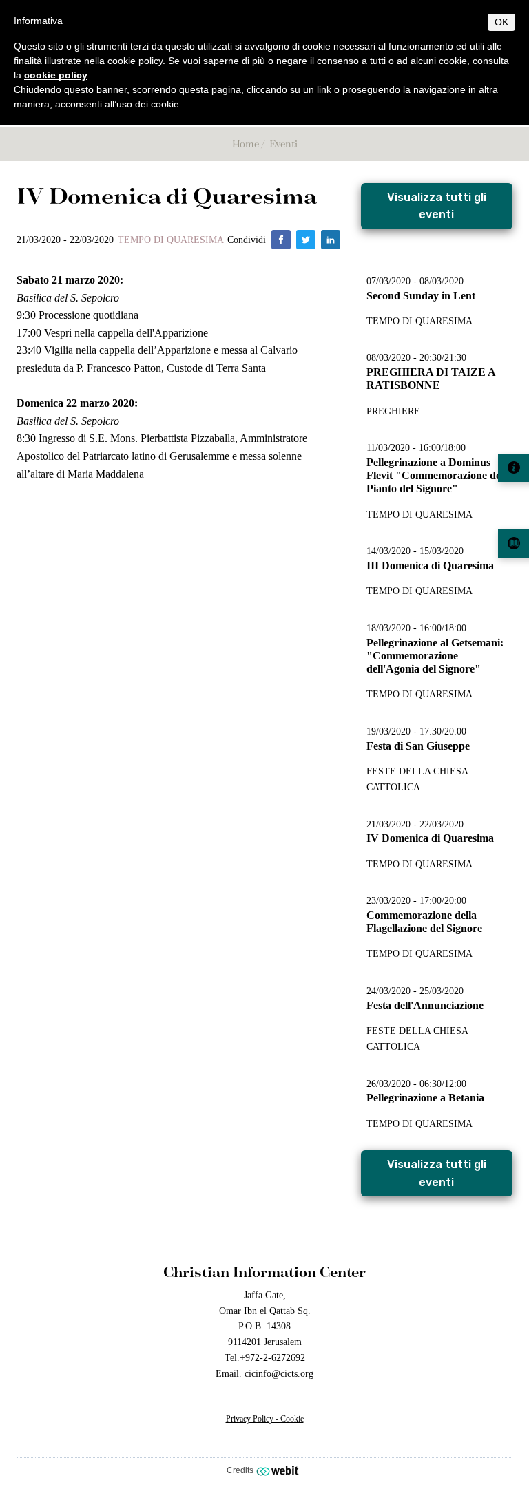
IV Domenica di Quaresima (430, 838)
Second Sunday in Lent (420, 296)
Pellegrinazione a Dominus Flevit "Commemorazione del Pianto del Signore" (435, 475)
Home (245, 143)
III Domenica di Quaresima (430, 565)
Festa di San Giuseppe (418, 746)
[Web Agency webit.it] (279, 1470)
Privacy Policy (249, 1419)
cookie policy (55, 75)
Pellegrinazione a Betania (425, 1097)
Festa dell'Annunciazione (425, 1005)
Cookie (292, 1419)
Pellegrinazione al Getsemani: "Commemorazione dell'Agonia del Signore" (435, 656)
